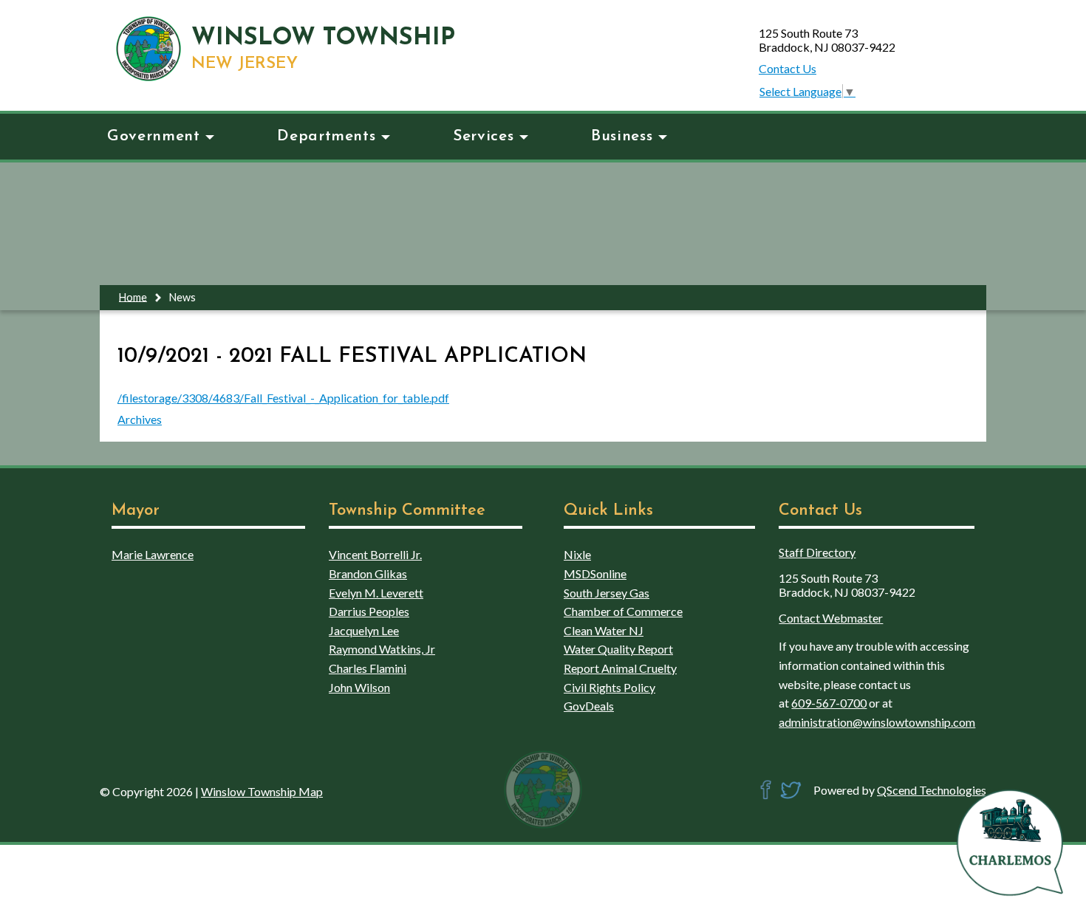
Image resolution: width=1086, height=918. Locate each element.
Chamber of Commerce (623, 611)
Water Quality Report (618, 649)
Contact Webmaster (831, 618)
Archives (139, 419)
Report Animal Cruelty (620, 668)
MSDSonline (595, 573)
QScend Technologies (931, 790)
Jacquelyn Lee (364, 630)
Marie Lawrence (153, 554)
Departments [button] (326, 136)
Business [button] (621, 136)
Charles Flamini (367, 668)
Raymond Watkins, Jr (382, 649)
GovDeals (589, 706)
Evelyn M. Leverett (376, 593)
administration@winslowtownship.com (877, 722)
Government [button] (153, 136)
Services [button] (483, 136)
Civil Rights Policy (609, 687)
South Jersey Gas (606, 593)
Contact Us (787, 68)
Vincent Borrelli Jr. (375, 554)
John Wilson (359, 687)
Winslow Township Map (262, 791)
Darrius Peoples (369, 611)
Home (133, 296)
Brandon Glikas (368, 573)
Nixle (577, 554)
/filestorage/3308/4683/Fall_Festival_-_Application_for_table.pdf (283, 398)
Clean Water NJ (603, 630)
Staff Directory (817, 552)
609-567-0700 (829, 703)
